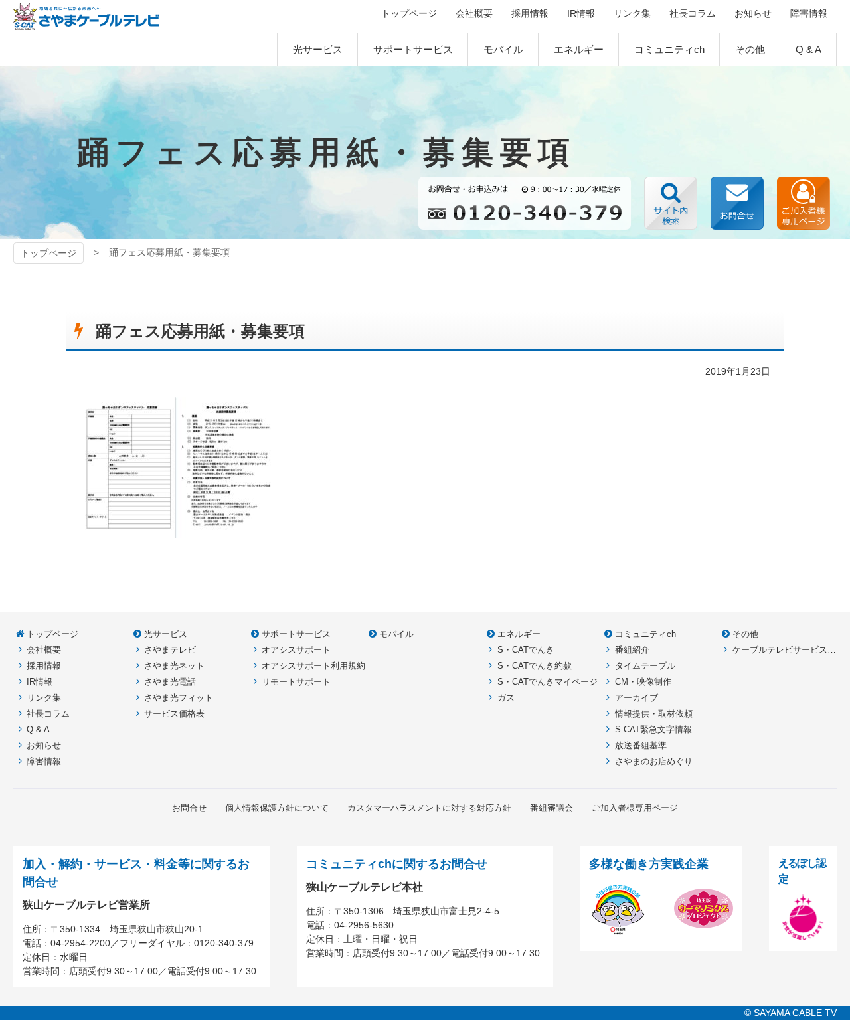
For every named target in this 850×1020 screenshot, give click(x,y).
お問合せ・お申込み (737, 203)
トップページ (48, 253)
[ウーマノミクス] (703, 930)
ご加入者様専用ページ (803, 203)
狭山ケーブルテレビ (86, 16)
